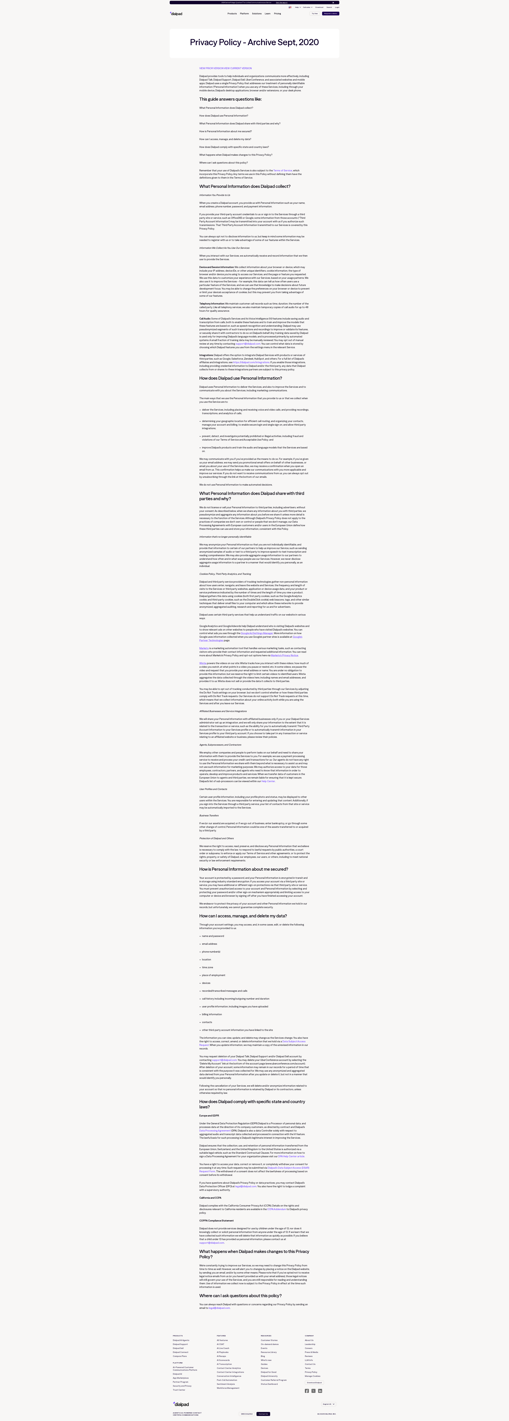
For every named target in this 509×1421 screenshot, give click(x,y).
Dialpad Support (180, 1344)
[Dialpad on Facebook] (307, 1391)
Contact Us (310, 1364)
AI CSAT (220, 1344)
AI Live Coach (223, 1348)
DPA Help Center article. (291, 1156)
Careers (308, 1348)
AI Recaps (221, 1356)
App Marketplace (181, 1378)
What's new (266, 1360)
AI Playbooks (223, 1352)
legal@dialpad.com (245, 1186)
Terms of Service (282, 170)
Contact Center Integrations (230, 1372)
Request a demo (330, 13)
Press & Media (311, 1352)
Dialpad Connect (180, 1352)
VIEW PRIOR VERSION (211, 68)
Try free (315, 13)
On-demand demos (270, 1344)
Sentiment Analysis (226, 1384)
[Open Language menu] (289, 7)
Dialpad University (269, 1376)
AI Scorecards (223, 1360)
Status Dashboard (269, 1384)
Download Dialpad (314, 1383)
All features (222, 1340)
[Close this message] (332, 2)
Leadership (310, 1344)
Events (264, 1348)
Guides (264, 1364)
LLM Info (309, 1360)
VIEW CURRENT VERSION (238, 68)
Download (319, 7)
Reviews (309, 1356)
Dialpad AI (177, 1374)
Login (337, 7)
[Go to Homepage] (181, 13)
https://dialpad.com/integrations (251, 362)
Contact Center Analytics (229, 1368)
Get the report (282, 2)
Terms (308, 1368)
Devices (264, 1368)
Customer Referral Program (274, 1380)
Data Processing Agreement (215, 1130)
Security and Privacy (182, 1386)
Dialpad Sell (178, 1348)
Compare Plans (180, 1356)
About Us (309, 1340)
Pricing (277, 13)
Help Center (268, 781)
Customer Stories (269, 1340)
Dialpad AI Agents (181, 1340)
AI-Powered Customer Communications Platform (185, 1368)
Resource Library (269, 1352)
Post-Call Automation (227, 1380)
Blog (263, 1356)
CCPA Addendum (276, 1209)
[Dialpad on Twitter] (313, 1391)
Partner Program (180, 1382)
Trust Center (179, 1390)
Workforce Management (228, 1388)
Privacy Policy (311, 1372)
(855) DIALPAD (247, 1414)
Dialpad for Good (268, 1372)
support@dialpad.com (248, 343)
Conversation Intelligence (229, 1376)
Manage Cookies (312, 1376)
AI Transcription (224, 1364)
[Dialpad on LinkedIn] (320, 1391)
